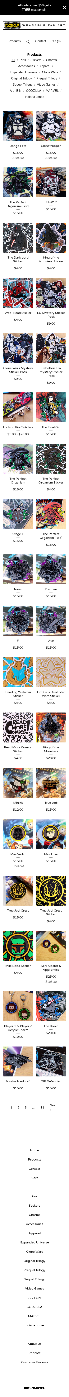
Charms (51, 60)
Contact (40, 41)
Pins (23, 60)
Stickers (35, 60)
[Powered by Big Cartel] (34, 1388)
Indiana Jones (34, 96)
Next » (53, 1107)
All (13, 60)
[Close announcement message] (64, 7)
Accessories (26, 66)
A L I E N (15, 90)
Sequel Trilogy (22, 84)
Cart (34, 1178)
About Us (35, 1344)
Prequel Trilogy (46, 78)
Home (34, 1150)
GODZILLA (33, 90)
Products (15, 41)
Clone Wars (50, 72)
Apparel (44, 66)
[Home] (34, 25)
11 (42, 1107)
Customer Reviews (34, 1362)
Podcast (34, 1353)
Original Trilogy (21, 78)
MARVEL (52, 90)
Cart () (55, 41)
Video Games (46, 84)
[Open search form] (28, 41)
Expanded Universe (23, 72)
